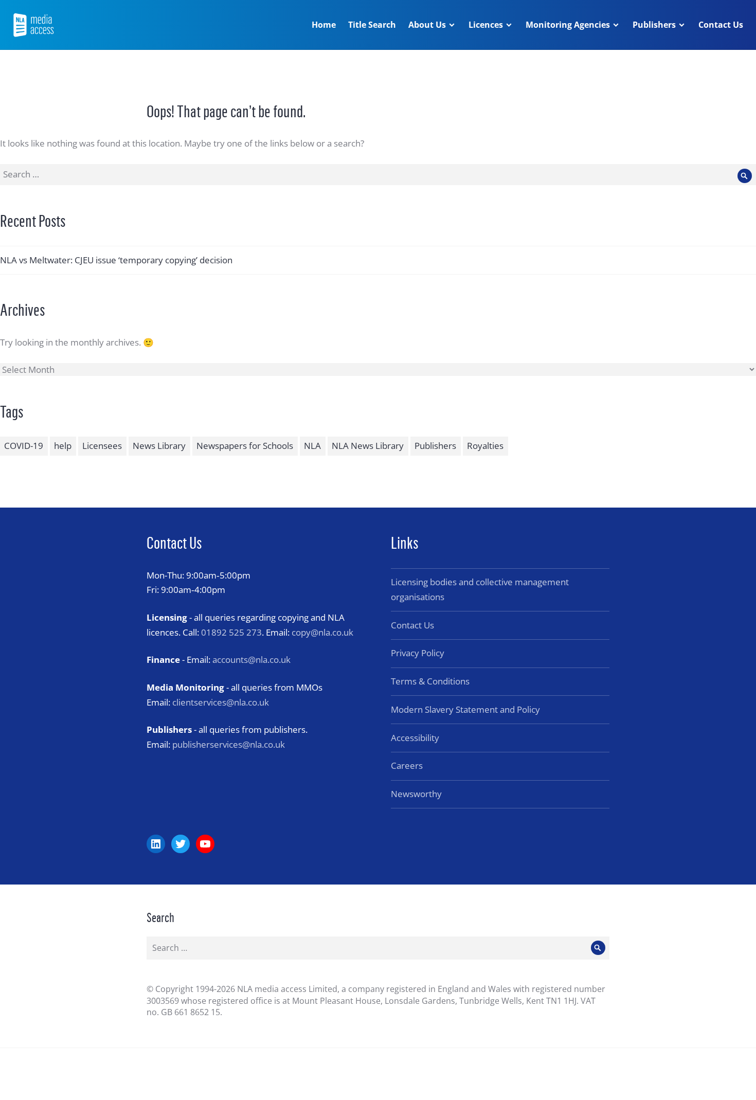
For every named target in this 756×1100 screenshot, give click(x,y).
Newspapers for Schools (244, 446)
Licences (486, 24)
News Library (159, 446)
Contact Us (720, 24)
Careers (407, 765)
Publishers (654, 24)
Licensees (102, 446)
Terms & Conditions (430, 681)
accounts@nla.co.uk (251, 659)
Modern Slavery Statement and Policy (465, 709)
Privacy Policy (417, 653)
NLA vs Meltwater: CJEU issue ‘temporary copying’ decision (116, 260)
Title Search (372, 24)
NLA (312, 446)
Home (324, 24)
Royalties (485, 446)
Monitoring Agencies (568, 24)
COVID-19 (23, 446)
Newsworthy (416, 794)
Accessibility (415, 738)
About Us (427, 24)
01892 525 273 (231, 632)
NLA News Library (368, 446)
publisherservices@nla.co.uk (228, 744)
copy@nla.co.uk (322, 632)
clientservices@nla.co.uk (220, 702)
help (62, 446)
